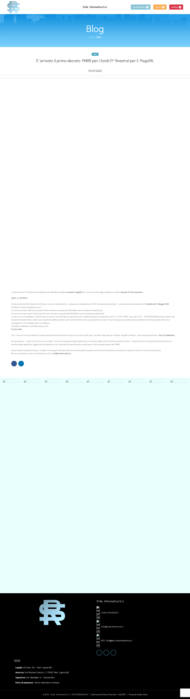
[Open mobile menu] (126, 7)
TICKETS (158, 7)
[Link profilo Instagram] (106, 652)
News (99, 37)
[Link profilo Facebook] (14, 363)
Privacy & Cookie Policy (138, 694)
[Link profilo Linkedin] (21, 363)
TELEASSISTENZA (139, 7)
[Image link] (52, 612)
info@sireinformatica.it (62, 353)
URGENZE (174, 7)
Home (91, 37)
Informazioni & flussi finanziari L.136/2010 (108, 694)
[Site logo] (13, 6)
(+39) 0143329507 (109, 612)
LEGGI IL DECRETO (19, 298)
